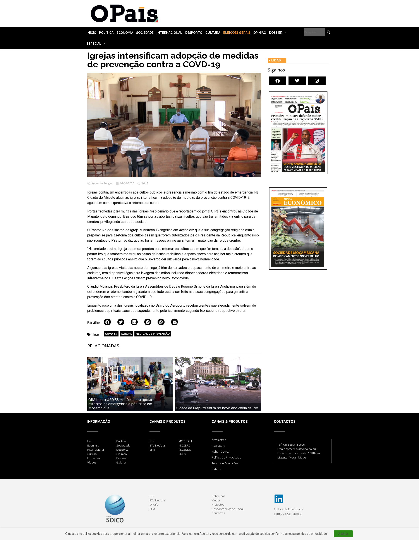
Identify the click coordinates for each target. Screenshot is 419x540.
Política (106, 32)
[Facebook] (277, 80)
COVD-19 (111, 333)
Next (167, 383)
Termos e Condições (225, 463)
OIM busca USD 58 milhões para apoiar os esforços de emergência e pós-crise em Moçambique (122, 403)
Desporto (193, 32)
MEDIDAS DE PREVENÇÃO (153, 333)
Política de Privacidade (226, 457)
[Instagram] (317, 80)
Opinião (259, 32)
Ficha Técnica (220, 451)
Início (91, 32)
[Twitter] (297, 80)
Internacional (169, 32)
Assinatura (218, 446)
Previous (93, 383)
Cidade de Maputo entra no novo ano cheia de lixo (217, 408)
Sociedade (145, 32)
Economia (125, 32)
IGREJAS (126, 333)
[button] (107, 322)
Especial (94, 43)
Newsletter (219, 440)
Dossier (275, 32)
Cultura (212, 32)
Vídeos (216, 469)
